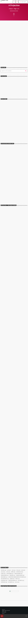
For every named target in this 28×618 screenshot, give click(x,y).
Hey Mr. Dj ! (8, 102)
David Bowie (10, 573)
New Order (4, 577)
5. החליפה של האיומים (7, 487)
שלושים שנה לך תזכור (7, 91)
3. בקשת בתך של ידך (7, 344)
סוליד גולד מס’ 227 (10, 170)
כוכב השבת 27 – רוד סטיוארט (9, 559)
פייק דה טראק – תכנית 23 (11, 176)
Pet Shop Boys (5, 578)
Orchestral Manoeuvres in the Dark (17, 577)
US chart (11, 582)
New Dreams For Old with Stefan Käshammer (16, 119)
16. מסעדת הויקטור (6, 237)
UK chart (21, 580)
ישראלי (17, 582)
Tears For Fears (12, 580)
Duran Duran (5, 575)
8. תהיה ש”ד (5, 451)
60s (9, 570)
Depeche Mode (18, 573)
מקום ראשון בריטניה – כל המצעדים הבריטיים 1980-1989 (16, 187)
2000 (3, 571)
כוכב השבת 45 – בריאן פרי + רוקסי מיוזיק (12, 308)
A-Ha (8, 571)
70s (13, 570)
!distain (3, 570)
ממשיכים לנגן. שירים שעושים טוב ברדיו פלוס (14, 124)
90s (23, 570)
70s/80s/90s (4, 88)
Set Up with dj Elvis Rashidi (12, 113)
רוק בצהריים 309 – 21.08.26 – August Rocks (16, 165)
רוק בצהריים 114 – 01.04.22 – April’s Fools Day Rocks (15, 153)
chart (3, 573)
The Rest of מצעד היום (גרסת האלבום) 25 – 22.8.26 (16, 147)
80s (18, 570)
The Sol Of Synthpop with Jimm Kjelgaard (15, 130)
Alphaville (19, 571)
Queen (12, 578)
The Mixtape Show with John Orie (13, 107)
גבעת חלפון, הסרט (5, 234)
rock (18, 578)
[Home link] (4, 1)
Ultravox (4, 582)
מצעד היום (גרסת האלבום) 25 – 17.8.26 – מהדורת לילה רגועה (15, 193)
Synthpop (4, 580)
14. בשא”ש (4, 416)
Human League (20, 575)
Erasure (12, 575)
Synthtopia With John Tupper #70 (14, 50)
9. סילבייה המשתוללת (7, 273)
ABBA (13, 571)
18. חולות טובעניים (6, 380)
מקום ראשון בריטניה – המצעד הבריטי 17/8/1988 (14, 199)
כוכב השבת (4, 306)
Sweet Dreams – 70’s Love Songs (13, 136)
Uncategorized (5, 47)
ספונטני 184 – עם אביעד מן (12, 159)
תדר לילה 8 (8, 182)
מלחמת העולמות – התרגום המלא (10, 523)
